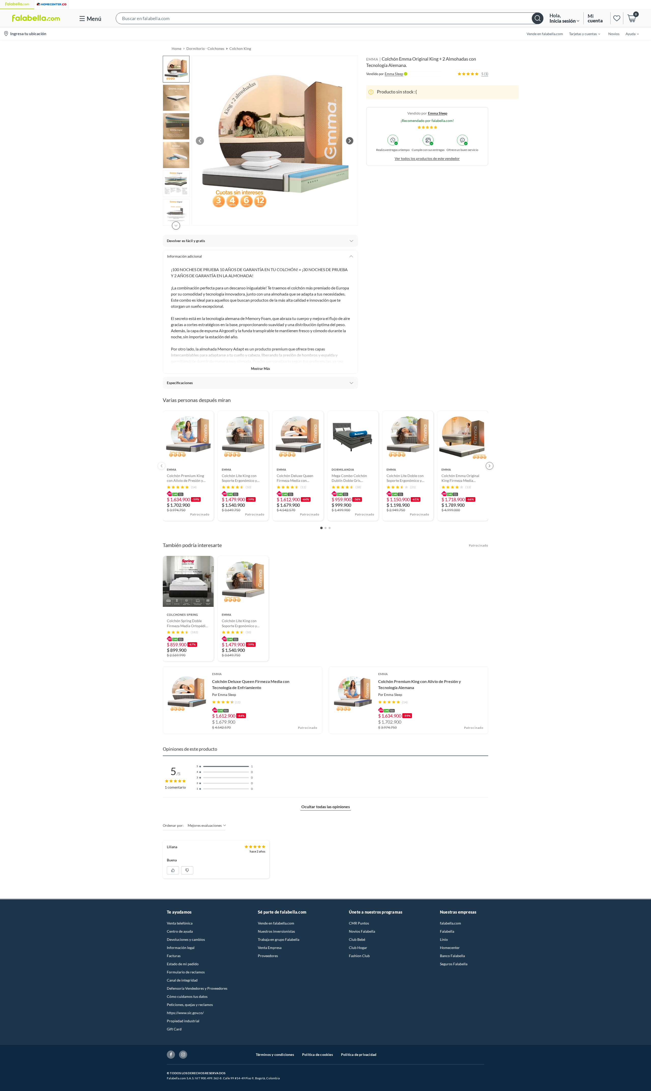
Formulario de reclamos (186, 972)
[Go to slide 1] (321, 528)
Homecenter (450, 947)
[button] (329, 18)
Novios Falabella (362, 931)
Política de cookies (317, 1054)
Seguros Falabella (453, 964)
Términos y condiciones (275, 1054)
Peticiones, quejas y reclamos (190, 1004)
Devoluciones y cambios (186, 939)
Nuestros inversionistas (276, 931)
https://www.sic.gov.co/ (185, 1013)
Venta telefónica (180, 923)
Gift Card (174, 1029)
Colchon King (240, 48)
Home (176, 48)
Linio (444, 939)
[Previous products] (161, 466)
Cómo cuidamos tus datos (187, 996)
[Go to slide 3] (330, 528)
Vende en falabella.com (276, 923)
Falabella (447, 931)
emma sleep (437, 113)
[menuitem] (581, 34)
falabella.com (450, 923)
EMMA (372, 59)
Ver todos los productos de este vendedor (427, 158)
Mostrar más (260, 369)
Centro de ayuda (180, 931)
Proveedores (268, 956)
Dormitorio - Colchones (205, 48)
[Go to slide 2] (325, 528)
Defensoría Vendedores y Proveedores (197, 988)
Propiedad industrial (183, 1021)
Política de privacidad (358, 1054)
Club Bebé (357, 939)
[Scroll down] (176, 225)
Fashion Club (359, 956)
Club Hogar (358, 947)
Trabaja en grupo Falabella (278, 939)
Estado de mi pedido (183, 964)
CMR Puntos (359, 923)
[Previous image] (200, 141)
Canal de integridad (182, 980)
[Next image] (350, 141)
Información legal (181, 947)
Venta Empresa (270, 947)
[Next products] (489, 466)
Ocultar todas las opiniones (325, 806)
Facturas (174, 956)
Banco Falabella (452, 956)
